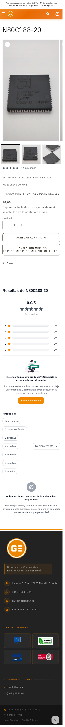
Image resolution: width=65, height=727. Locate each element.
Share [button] (10, 263)
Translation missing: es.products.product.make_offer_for (31, 249)
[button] (3, 13)
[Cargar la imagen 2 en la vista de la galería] (31, 154)
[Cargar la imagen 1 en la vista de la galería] (10, 154)
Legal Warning (14, 687)
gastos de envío (46, 207)
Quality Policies (15, 693)
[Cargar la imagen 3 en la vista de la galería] (51, 154)
